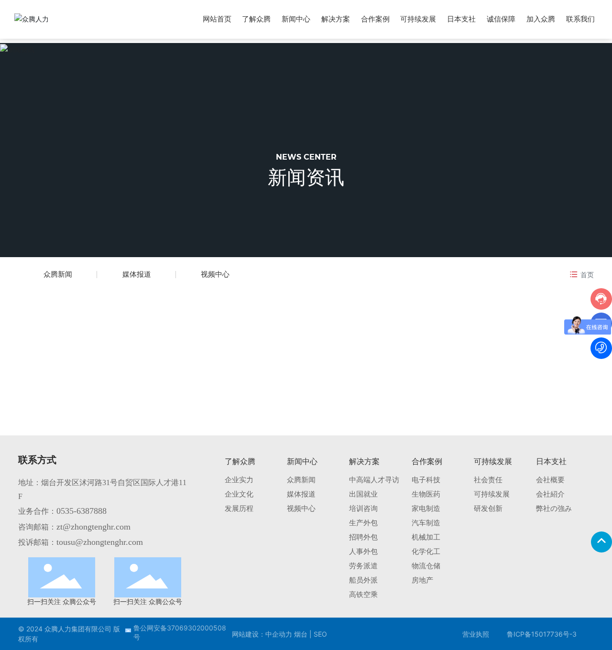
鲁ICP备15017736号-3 (542, 634)
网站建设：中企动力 (262, 634)
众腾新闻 (58, 274)
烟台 (300, 634)
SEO (319, 634)
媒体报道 (136, 274)
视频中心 (215, 274)
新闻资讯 (306, 177)
